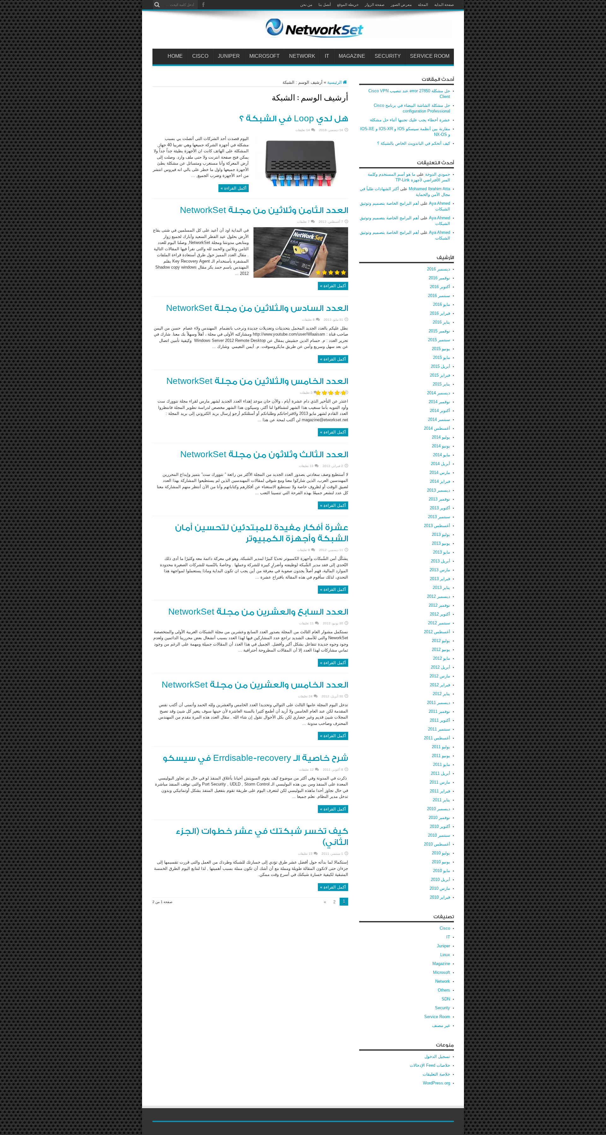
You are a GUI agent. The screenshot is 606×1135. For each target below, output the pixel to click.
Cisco (200, 56)
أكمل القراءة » (234, 188)
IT (327, 56)
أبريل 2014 (440, 463)
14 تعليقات (302, 130)
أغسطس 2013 (437, 525)
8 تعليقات (308, 319)
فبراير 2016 (440, 313)
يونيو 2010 (441, 861)
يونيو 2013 (441, 543)
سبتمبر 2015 (439, 339)
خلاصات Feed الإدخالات (430, 1065)
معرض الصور (401, 5)
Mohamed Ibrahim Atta (429, 188)
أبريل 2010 (440, 879)
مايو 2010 (441, 870)
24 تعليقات (305, 696)
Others (444, 990)
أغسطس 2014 (437, 428)
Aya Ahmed (439, 203)
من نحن (306, 5)
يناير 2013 (441, 587)
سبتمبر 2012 (439, 623)
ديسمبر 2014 (438, 393)
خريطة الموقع (348, 5)
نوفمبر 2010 (439, 817)
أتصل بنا (324, 5)
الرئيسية (334, 82)
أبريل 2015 (440, 366)
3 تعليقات (306, 392)
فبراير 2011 (440, 791)
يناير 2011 (441, 800)
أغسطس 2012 (437, 631)
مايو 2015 (441, 357)
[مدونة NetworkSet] (359, 32)
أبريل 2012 (440, 667)
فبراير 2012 (440, 685)
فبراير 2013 (440, 578)
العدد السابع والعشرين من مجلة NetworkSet (258, 612)
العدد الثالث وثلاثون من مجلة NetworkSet (264, 454)
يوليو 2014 (441, 437)
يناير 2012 (441, 693)
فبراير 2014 (440, 481)
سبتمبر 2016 (439, 295)
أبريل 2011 (440, 773)
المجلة (423, 5)
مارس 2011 (440, 782)
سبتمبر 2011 (439, 729)
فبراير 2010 (440, 897)
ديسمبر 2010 (438, 808)
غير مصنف (441, 1025)
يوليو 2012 (441, 640)
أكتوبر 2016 (440, 286)
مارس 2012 (440, 676)
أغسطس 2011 (437, 738)
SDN (446, 999)
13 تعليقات (306, 466)
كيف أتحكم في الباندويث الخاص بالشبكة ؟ (413, 143)
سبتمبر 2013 (439, 516)
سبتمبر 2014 (439, 419)
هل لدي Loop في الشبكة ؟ (293, 119)
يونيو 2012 (441, 649)
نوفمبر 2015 (439, 331)
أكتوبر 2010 (440, 826)
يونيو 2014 (441, 446)
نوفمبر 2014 (439, 401)
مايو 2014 (441, 454)
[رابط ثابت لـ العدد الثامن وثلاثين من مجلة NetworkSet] (300, 276)
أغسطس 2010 (437, 844)
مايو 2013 (441, 552)
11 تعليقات (306, 623)
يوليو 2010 (441, 853)
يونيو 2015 (441, 348)
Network (302, 56)
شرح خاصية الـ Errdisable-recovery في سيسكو (255, 758)
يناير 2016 (441, 322)
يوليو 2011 (441, 746)
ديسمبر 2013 (438, 490)
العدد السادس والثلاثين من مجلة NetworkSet (257, 308)
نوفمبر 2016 (439, 278)
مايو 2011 (441, 764)
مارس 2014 (440, 472)
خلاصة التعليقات (436, 1074)
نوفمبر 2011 (439, 711)
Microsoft (264, 56)
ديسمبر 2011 (438, 702)
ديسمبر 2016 (438, 269)
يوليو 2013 (441, 534)
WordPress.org (436, 1083)
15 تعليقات (305, 853)
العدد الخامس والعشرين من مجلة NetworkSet (255, 685)
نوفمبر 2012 (439, 605)
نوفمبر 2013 (439, 499)
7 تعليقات (303, 221)
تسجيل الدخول (437, 1056)
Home (175, 56)
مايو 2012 (441, 658)
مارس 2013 (440, 570)
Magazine (352, 56)
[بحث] (157, 4)
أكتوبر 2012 (440, 614)
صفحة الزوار (374, 5)
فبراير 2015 (440, 375)
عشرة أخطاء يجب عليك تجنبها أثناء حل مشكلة (410, 120)
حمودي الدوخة (437, 174)
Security (388, 56)
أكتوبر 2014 (440, 410)
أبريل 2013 (440, 561)
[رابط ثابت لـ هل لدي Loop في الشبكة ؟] (300, 184)
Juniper (229, 56)
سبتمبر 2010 (439, 835)
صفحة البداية (444, 5)
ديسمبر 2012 (438, 596)
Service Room (429, 56)
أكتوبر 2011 (440, 720)
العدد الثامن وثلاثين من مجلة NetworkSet (264, 210)
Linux (445, 954)
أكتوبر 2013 (440, 508)
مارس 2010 (440, 888)
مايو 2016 (441, 304)
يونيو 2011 (441, 755)
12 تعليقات (306, 769)
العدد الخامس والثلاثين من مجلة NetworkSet (257, 381)
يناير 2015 (441, 384)
